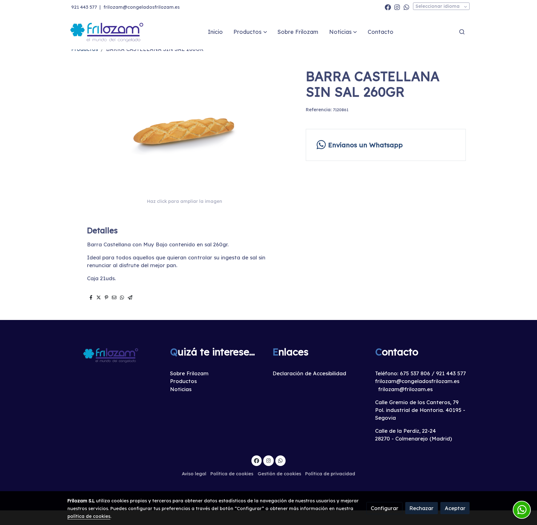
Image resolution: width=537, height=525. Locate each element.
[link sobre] (114, 355)
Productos (183, 381)
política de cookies (88, 516)
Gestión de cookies (279, 474)
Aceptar (455, 508)
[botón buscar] (461, 32)
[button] (250, 32)
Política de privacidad (330, 474)
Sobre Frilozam (189, 373)
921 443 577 (84, 7)
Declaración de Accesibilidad (309, 373)
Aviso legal (194, 474)
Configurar (384, 508)
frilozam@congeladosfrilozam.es (141, 7)
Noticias (180, 389)
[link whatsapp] (406, 7)
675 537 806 (415, 373)
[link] (107, 32)
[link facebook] (388, 7)
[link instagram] (397, 7)
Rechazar (421, 508)
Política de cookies (231, 474)
